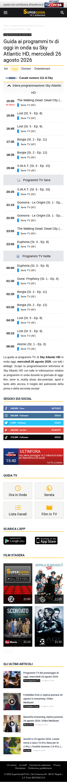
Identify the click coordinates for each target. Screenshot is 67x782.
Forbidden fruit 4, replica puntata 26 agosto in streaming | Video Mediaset (43, 699)
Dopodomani (42, 68)
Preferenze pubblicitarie (40, 768)
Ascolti (27, 750)
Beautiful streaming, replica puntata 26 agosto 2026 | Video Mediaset (43, 719)
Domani (26, 68)
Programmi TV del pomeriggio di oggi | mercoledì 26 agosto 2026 (41, 674)
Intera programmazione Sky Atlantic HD (37, 89)
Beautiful (28, 724)
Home (6, 25)
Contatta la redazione (40, 765)
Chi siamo (11, 765)
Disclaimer (20, 768)
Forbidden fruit (31, 706)
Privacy (56, 765)
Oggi (15, 68)
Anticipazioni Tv (32, 680)
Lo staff (22, 765)
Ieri (6, 68)
